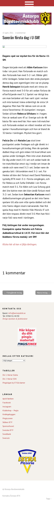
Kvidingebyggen (9, 414)
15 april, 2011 (8, 33)
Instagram (7, 406)
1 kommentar (20, 33)
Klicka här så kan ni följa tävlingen (19, 244)
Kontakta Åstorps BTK (11, 496)
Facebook (7, 402)
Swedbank (7, 434)
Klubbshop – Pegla (10, 410)
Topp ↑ (48, 498)
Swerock (6, 438)
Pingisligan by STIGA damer (14, 382)
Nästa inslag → (43, 292)
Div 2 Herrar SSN (9, 379)
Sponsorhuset (8, 426)
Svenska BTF (8, 430)
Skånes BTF (7, 422)
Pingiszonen (8, 418)
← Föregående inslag (13, 292)
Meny (27, 3)
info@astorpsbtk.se (17, 313)
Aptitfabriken (8, 398)
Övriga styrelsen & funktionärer (15, 318)
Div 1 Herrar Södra (10, 375)
